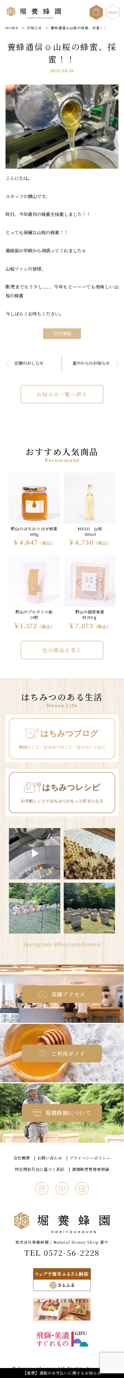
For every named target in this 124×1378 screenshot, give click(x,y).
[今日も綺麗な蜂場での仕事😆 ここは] (34, 908)
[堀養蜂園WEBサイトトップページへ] (34, 17)
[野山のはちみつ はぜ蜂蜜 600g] (34, 510)
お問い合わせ (49, 1158)
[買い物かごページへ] (96, 9)
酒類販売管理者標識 (90, 1169)
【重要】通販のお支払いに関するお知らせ (62, 1373)
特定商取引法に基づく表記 (39, 1169)
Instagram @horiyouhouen (62, 944)
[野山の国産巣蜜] (89, 593)
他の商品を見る (62, 650)
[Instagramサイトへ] (41, 1187)
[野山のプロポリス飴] (34, 593)
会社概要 (21, 1158)
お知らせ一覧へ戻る (62, 394)
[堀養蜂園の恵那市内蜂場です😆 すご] (89, 908)
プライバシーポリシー (90, 1158)
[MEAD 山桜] (89, 510)
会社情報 (62, 333)
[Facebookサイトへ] (82, 1187)
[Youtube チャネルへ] (62, 1187)
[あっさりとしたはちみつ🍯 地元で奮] (34, 853)
